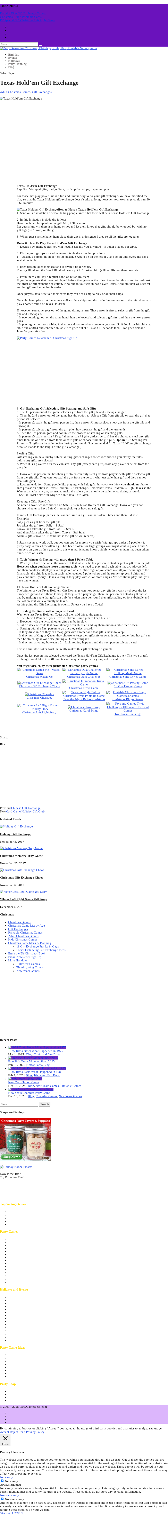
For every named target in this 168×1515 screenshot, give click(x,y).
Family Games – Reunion (24, 1257)
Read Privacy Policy (31, 1432)
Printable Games (70, 1085)
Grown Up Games (19, 1263)
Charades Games (46, 1096)
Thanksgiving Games (30, 967)
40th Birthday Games (21, 1211)
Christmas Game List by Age (26, 925)
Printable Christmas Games (25, 932)
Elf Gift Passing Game (128, 686)
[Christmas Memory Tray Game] (21, 848)
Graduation (15, 1340)
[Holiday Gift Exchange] (16, 826)
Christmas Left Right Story (39, 712)
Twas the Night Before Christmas (84, 699)
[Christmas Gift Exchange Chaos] (22, 870)
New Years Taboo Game (23, 1082)
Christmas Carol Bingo (84, 710)
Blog (11, 67)
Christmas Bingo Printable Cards (21, 16)
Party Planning (17, 63)
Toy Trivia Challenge (128, 714)
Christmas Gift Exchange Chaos (39, 686)
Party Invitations (18, 1394)
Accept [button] (4, 1432)
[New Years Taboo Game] (25, 1078)
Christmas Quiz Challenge (84, 676)
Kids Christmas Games (22, 939)
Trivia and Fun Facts (47, 1054)
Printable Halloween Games (26, 1303)
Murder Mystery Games (23, 1266)
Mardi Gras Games (20, 1327)
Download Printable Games (25, 1361)
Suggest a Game (18, 1376)
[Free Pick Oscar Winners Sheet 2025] (33, 1058)
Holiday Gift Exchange (15, 834)
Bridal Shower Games (22, 1248)
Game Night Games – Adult (26, 1254)
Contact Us (15, 1373)
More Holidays (17, 960)
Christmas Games (19, 922)
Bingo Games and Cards (23, 1275)
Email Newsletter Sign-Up (24, 957)
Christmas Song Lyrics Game (127, 676)
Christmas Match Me (39, 676)
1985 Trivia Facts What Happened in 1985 (35, 1071)
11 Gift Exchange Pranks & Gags (37, 946)
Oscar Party (34, 1064)
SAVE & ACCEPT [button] (11, 1513)
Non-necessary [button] (9, 1495)
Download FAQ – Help (23, 1364)
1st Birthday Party (19, 1238)
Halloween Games (28, 964)
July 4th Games (18, 1297)
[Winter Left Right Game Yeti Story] (23, 891)
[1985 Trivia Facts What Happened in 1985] (37, 1068)
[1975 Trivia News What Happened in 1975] (37, 1047)
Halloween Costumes (21, 1400)
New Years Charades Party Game (29, 1092)
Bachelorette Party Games (24, 1245)
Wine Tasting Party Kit (22, 1224)
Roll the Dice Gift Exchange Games (23, 13)
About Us (14, 1354)
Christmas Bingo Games (127, 699)
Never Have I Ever (20, 1221)
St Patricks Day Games (22, 1333)
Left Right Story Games (23, 1282)
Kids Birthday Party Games (25, 1260)
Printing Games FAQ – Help (26, 1367)
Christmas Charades (39, 697)
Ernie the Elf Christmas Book (26, 953)
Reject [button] (14, 1432)
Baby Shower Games (21, 1242)
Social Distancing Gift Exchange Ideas (41, 950)
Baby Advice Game (20, 1214)
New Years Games (28, 971)
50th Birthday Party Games (25, 1218)
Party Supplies (17, 1391)
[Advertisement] (84, 132)
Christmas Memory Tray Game (21, 855)
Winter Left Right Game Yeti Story (23, 899)
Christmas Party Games (23, 1309)
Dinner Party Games (21, 1251)
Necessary (11, 1481)
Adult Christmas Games (15, 92)
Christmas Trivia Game (84, 688)
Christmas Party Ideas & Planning (29, 943)
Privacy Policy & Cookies (24, 1370)
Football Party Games (22, 1321)
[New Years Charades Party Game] (30, 1089)
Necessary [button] (6, 1477)
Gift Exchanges (42, 92)
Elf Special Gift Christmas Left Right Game (27, 20)
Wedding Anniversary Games (27, 1269)
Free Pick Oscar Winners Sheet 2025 (31, 1061)
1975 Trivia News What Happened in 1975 (35, 1051)
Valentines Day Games (22, 1324)
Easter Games (17, 1337)
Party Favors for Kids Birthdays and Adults (35, 1397)
